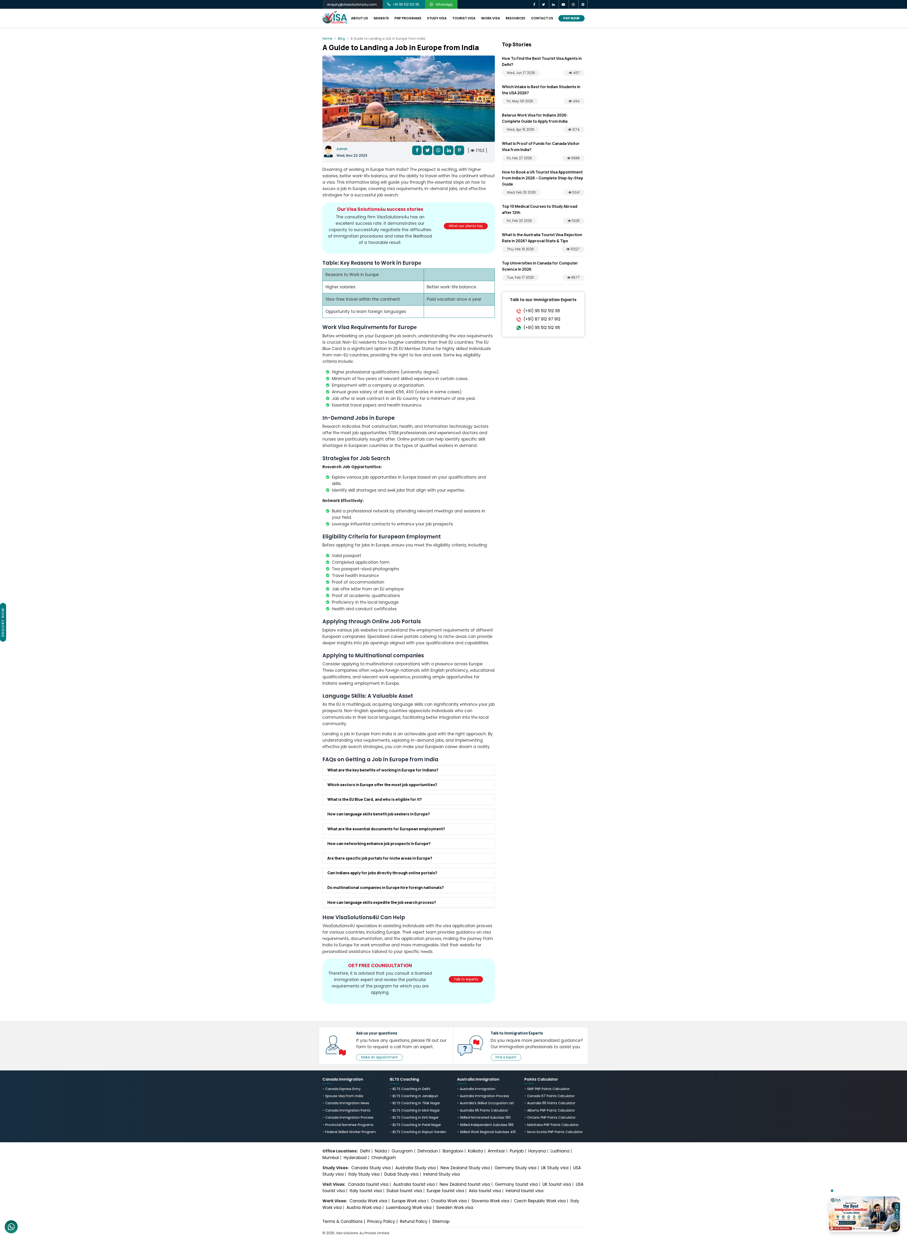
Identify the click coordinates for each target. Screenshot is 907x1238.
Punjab (517, 1151)
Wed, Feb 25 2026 (521, 192)
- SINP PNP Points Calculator (547, 1088)
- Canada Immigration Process (347, 1117)
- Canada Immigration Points (346, 1110)
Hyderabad (355, 1157)
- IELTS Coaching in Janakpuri (414, 1096)
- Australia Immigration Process (483, 1096)
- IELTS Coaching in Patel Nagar (415, 1124)
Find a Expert (506, 1057)
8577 (575, 277)
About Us (359, 18)
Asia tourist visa (485, 1191)
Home (327, 38)
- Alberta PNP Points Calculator (549, 1110)
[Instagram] (574, 4)
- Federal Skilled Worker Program (349, 1132)
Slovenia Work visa (490, 1201)
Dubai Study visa (401, 1174)
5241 (576, 192)
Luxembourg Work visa (409, 1207)
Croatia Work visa (449, 1201)
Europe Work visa (409, 1201)
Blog (341, 38)
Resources (515, 18)
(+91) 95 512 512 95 (541, 311)
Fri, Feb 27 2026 (519, 158)
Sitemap (440, 1221)
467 (576, 72)
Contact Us (542, 18)
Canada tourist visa (368, 1184)
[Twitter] (544, 4)
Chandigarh (383, 1157)
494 (576, 101)
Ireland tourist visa (524, 1191)
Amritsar (496, 1151)
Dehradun (428, 1151)
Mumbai (330, 1157)
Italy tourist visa (366, 1191)
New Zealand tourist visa (465, 1184)
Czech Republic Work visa (540, 1201)
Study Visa (437, 18)
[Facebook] (535, 4)
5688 (575, 158)
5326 (575, 220)
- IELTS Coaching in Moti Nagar (415, 1110)
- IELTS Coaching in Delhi (410, 1088)
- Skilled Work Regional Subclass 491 (486, 1132)
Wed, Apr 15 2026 (520, 129)
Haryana (537, 1151)
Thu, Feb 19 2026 (520, 249)
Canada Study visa (371, 1168)
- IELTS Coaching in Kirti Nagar (414, 1117)
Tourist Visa (463, 18)
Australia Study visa (415, 1168)
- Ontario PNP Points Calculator (550, 1117)
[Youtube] (564, 4)
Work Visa (490, 18)
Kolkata (475, 1151)
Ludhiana (560, 1151)
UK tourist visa (557, 1184)
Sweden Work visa (454, 1207)
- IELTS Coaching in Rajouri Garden (418, 1132)
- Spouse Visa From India (342, 1096)
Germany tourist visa (516, 1184)
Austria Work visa (364, 1207)
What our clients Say (466, 226)
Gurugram (402, 1151)
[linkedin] (554, 4)
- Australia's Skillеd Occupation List (485, 1103)
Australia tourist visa (414, 1184)
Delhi (365, 1151)
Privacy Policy (381, 1221)
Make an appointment (379, 1057)
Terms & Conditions (342, 1221)
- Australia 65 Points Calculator (482, 1110)
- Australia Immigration (476, 1088)
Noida (381, 1151)
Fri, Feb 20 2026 (519, 220)
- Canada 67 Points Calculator (549, 1096)
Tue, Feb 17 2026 (520, 277)
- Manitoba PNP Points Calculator (551, 1124)
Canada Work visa (368, 1201)
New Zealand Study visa (465, 1168)
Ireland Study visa (441, 1174)
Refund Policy (414, 1221)
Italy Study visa (364, 1174)
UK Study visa (555, 1168)
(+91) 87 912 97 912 (541, 319)
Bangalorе (453, 1151)
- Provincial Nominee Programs (347, 1124)
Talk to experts (466, 979)
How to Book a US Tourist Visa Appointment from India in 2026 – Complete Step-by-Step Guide (542, 178)
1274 (575, 129)
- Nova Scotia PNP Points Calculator (553, 1132)
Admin (342, 149)
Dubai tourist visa (404, 1191)
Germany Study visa (515, 1168)
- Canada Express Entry (341, 1088)
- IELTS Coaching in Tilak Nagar (415, 1103)
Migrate (381, 18)
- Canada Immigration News (345, 1103)
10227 (575, 249)
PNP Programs (407, 18)
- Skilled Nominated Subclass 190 (484, 1117)
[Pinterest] (583, 4)
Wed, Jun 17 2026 (521, 72)
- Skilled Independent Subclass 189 (485, 1124)
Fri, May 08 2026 (520, 101)
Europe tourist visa (445, 1191)
